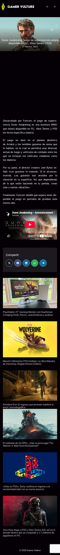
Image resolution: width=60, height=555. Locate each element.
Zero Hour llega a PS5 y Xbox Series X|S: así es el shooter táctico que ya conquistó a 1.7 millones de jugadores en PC (29, 533)
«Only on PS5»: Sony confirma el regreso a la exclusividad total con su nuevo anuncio (26, 488)
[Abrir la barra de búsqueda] (47, 7)
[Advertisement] (30, 84)
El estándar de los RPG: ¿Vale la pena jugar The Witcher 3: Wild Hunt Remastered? (28, 444)
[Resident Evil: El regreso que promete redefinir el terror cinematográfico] (30, 398)
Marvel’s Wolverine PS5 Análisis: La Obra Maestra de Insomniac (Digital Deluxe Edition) (29, 362)
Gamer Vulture (20, 7)
